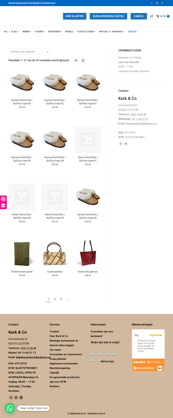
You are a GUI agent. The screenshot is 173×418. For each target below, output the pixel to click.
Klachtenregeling (60, 368)
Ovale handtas (55, 271)
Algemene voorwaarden (64, 363)
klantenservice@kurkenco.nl (141, 123)
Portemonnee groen (22, 271)
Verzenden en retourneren (66, 354)
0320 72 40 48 (138, 114)
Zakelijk (54, 372)
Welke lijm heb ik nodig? (105, 342)
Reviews (54, 386)
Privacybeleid (58, 358)
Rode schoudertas (87, 271)
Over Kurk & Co (59, 336)
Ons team (55, 349)
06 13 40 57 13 (140, 118)
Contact (54, 331)
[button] (10, 408)
